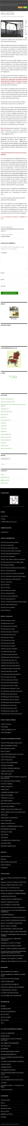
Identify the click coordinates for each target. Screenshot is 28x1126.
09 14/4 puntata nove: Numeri (8, 646)
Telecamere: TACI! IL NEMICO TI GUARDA (11, 958)
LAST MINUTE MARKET (7, 800)
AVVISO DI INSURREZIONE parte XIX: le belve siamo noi (12, 229)
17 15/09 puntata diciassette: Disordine (10, 668)
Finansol (3, 1102)
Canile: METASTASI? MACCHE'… (9, 896)
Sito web (3, 286)
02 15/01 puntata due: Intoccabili (9, 626)
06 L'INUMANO (4, 1048)
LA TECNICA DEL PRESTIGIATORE (9, 992)
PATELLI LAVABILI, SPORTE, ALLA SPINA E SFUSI (13, 812)
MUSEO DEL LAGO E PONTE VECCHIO (10, 803)
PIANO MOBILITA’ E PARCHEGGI (9, 817)
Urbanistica (3, 445)
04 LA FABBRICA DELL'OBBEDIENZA (10, 1043)
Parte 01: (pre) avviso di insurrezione (9, 542)
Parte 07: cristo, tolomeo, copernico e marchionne (13, 559)
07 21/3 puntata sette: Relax (8, 640)
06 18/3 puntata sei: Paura (7, 637)
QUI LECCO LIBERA (6, 1017)
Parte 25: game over (6, 610)
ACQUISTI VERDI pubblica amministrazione (11, 742)
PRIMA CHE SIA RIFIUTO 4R (8, 823)
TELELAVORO (4, 837)
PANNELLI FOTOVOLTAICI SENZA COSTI (11, 809)
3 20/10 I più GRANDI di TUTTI (8, 729)
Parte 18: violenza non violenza (8, 590)
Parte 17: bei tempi (5, 587)
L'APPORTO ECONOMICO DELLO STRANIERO (12, 987)
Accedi (2, 474)
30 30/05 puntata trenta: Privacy (9, 705)
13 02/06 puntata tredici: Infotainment (10, 657)
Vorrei (2, 1023)
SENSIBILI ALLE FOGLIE (7, 1114)
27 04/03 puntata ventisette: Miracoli (10, 696)
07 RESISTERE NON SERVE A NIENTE (10, 1051)
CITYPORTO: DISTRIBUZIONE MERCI (10, 768)
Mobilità (3, 431)
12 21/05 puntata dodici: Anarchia (9, 654)
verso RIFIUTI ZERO (6, 843)
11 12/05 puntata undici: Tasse (8, 651)
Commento (4, 252)
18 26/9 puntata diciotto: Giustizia (9, 671)
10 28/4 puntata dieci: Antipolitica (9, 648)
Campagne (3, 408)
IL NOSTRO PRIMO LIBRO (7, 981)
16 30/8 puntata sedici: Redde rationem (10, 665)
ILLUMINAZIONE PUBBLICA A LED (9, 792)
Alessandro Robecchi (6, 856)
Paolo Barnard (4, 867)
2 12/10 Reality (4, 727)
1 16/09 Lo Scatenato (6, 724)
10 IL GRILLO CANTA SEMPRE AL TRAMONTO (12, 1061)
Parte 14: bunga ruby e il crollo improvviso (11, 579)
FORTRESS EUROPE (6, 1008)
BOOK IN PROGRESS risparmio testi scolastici (12, 754)
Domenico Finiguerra (6, 864)
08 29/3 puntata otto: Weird (8, 643)
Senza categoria (4, 440)
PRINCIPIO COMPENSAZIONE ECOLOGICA (12, 826)
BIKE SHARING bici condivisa (8, 748)
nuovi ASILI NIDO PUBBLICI (8, 806)
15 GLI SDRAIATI (5, 1077)
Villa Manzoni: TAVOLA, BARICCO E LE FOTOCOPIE (14, 961)
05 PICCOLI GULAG (6, 1046)
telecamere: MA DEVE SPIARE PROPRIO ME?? (12, 955)
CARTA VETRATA (5, 411)
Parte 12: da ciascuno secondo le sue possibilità (12, 573)
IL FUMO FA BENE (6, 235)
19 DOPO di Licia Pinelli (6, 1089)
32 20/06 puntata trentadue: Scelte (9, 711)
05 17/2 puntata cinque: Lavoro (8, 634)
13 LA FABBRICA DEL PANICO (8, 1070)
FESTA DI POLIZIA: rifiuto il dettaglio (10, 978)
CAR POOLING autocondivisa (8, 757)
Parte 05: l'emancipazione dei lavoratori (10, 553)
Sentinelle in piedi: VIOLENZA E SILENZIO (11, 945)
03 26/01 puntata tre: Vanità (8, 629)
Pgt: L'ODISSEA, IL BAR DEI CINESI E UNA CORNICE (14, 931)
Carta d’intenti (4, 516)
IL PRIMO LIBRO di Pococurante (9, 521)
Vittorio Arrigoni (5, 1020)
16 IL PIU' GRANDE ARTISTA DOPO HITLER (12, 1079)
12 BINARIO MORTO (6, 1067)
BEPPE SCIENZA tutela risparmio (9, 862)
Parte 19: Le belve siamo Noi (7, 593)
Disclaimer (3, 1006)
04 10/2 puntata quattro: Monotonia (9, 631)
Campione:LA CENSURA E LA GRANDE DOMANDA (13, 893)
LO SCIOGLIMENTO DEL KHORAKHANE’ (11, 995)
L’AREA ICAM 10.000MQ (7, 795)
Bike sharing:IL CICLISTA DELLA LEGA (10, 887)
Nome (3, 273)
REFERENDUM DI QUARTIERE (8, 829)
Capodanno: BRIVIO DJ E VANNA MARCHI (11, 899)
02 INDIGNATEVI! (5, 1036)
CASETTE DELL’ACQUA (7, 759)
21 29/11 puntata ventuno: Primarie (9, 679)
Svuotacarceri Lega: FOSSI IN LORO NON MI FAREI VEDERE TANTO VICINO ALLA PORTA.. (13, 952)
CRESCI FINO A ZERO (6, 774)
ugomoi (11, 16)
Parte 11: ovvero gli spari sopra (8, 570)
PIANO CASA (4, 815)
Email (3, 279)
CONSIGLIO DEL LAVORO (7, 771)
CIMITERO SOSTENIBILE (7, 765)
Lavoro (2, 425)
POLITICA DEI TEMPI (6, 820)
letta (11, 45)
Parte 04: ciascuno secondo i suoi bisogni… (11, 550)
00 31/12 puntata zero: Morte (8, 620)
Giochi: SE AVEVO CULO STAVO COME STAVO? (13, 907)
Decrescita (3, 414)
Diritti (2, 417)
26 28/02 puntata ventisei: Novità (9, 694)
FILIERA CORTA (5, 789)
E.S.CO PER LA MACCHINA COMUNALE (11, 781)
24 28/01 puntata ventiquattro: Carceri (10, 688)
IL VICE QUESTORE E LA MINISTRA (10, 984)
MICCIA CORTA (5, 1014)
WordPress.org (4, 483)
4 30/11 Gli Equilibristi (6, 732)
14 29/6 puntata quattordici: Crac (9, 660)
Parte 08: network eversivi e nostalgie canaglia (12, 562)
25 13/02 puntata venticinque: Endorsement (11, 691)
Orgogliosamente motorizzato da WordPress (10, 1124)
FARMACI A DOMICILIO (7, 786)
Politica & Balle (4, 434)
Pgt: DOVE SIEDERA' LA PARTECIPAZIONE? (12, 928)
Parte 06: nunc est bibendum (8, 556)
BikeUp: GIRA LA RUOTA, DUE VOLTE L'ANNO (12, 890)
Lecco (2, 428)
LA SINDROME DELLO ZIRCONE (9, 990)
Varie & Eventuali (5, 448)
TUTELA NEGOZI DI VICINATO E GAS (10, 840)
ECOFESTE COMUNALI (6, 783)
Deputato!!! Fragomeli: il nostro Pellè (10, 902)
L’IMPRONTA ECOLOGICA (7, 798)
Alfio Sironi (3, 859)
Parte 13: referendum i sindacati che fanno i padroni (13, 576)
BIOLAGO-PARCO (5, 751)
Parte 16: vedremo (5, 584)
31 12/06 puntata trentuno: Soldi (9, 708)
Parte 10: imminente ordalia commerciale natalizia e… (13, 567)
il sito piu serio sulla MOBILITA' (8, 1011)
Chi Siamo (3, 519)
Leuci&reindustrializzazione (7, 914)
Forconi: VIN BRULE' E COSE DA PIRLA (10, 904)
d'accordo (25, 7)
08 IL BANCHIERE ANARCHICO (8, 1054)
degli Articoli (5, 477)
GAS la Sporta (4, 1105)
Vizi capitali (3, 1117)
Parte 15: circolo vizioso (6, 582)
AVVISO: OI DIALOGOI (7, 401)
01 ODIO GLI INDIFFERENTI (8, 1033)
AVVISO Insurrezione (6, 399)
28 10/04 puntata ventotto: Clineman (10, 699)
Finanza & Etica (4, 420)
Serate (2, 442)
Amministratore (4, 532)
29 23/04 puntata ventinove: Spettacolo (10, 702)
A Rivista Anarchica (5, 1100)
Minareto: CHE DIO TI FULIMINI (9, 926)
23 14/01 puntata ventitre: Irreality (9, 685)
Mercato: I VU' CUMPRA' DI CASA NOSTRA (11, 923)
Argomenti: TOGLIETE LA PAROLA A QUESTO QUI (13, 882)
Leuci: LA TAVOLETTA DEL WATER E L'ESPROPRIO (13, 920)
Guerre (2, 423)
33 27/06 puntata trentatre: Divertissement (11, 713)
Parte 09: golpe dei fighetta (7, 565)
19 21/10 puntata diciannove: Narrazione (10, 674)
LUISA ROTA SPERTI (6, 1108)
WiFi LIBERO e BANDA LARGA (8, 846)
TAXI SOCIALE (4, 834)
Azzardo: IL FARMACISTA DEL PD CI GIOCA (12, 885)
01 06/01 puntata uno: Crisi (7, 623)
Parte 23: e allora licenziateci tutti (9, 604)
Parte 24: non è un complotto (8, 607)
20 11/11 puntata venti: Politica (8, 677)
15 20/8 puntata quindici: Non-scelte (10, 663)
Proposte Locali (4, 437)
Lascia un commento (18, 16)
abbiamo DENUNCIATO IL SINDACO (10, 971)
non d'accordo (20, 7)
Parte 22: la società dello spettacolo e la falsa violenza (14, 601)
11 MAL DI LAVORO (6, 1064)
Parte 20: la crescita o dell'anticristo (9, 596)
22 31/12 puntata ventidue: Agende (9, 682)
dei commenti (5, 480)
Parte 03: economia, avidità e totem (9, 548)
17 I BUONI (3, 1082)
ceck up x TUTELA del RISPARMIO (9, 762)
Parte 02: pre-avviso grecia (7, 545)
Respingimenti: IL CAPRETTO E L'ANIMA (11, 943)
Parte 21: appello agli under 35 (8, 599)
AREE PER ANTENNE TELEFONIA (9, 745)
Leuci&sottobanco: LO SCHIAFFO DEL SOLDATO (13, 917)
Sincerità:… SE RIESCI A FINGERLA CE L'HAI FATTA (13, 948)
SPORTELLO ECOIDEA (6, 832)
